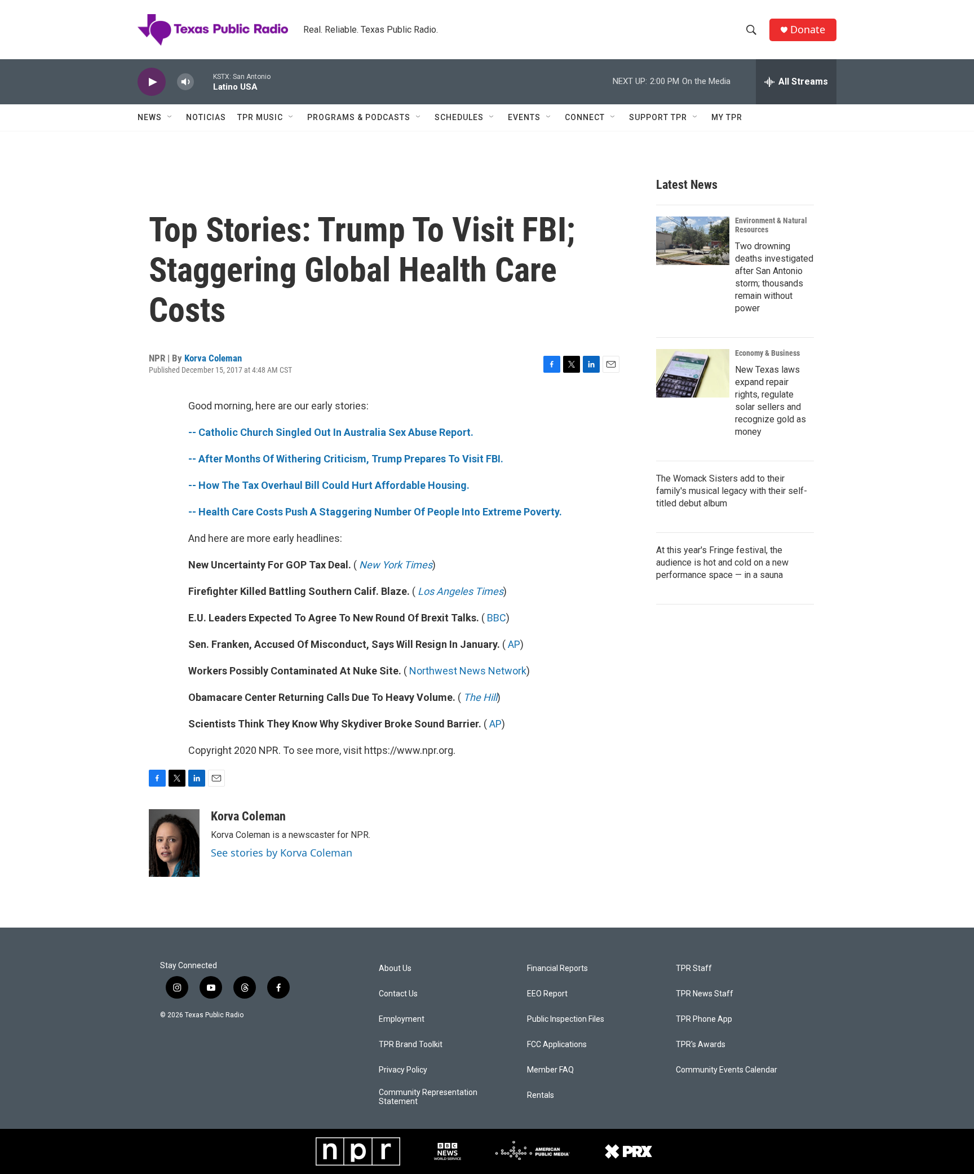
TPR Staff (694, 968)
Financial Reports (557, 968)
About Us (395, 968)
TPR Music (260, 117)
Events (524, 117)
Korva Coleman (213, 358)
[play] (152, 82)
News (150, 117)
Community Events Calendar (726, 1070)
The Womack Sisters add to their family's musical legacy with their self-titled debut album (731, 491)
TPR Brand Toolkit (410, 1044)
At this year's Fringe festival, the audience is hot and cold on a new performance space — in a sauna (722, 562)
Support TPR (658, 117)
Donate (807, 30)
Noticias (206, 117)
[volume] (185, 82)
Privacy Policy (403, 1070)
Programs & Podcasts (358, 117)
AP (514, 644)
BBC (496, 618)
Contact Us (398, 994)
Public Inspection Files (565, 1019)
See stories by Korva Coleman (281, 852)
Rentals (540, 1095)
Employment (401, 1019)
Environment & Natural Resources (771, 225)
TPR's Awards (700, 1044)
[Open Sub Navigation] (170, 117)
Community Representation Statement (428, 1097)
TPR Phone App (704, 1019)
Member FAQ (550, 1070)
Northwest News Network (467, 671)
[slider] (203, 81)
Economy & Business (767, 353)
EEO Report (547, 994)
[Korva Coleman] (174, 843)
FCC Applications (557, 1044)
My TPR (726, 117)
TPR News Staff (704, 994)
